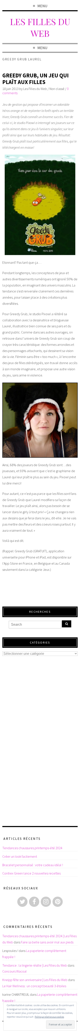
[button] (40, 205)
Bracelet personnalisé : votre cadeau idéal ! (32, 865)
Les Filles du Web (40, 27)
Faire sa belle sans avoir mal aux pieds (47, 942)
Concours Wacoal (14, 971)
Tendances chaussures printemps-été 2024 (32, 848)
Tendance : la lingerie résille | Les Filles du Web (34, 965)
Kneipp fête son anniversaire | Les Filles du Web (34, 980)
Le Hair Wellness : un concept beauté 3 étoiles (34, 986)
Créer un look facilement (19, 856)
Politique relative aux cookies (49, 1016)
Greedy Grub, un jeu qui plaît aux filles (35, 79)
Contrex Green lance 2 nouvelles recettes (31, 873)
